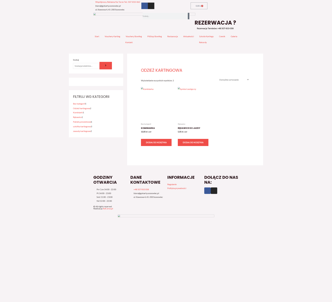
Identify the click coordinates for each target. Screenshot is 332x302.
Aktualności (188, 36)
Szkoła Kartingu (206, 36)
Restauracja (172, 36)
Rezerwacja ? (215, 23)
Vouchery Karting (112, 36)
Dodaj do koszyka (156, 142)
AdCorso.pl (108, 208)
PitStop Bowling (154, 36)
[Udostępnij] (25, 295)
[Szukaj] (188, 16)
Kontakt (129, 42)
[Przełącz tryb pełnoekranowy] (15, 295)
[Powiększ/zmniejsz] (5, 295)
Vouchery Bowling (134, 36)
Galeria (234, 36)
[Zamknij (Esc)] (36, 295)
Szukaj (76, 60)
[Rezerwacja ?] (215, 16)
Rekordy (203, 42)
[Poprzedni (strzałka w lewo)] (5, 300)
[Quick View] (143, 136)
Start (97, 36)
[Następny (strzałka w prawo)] (15, 300)
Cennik (222, 36)
